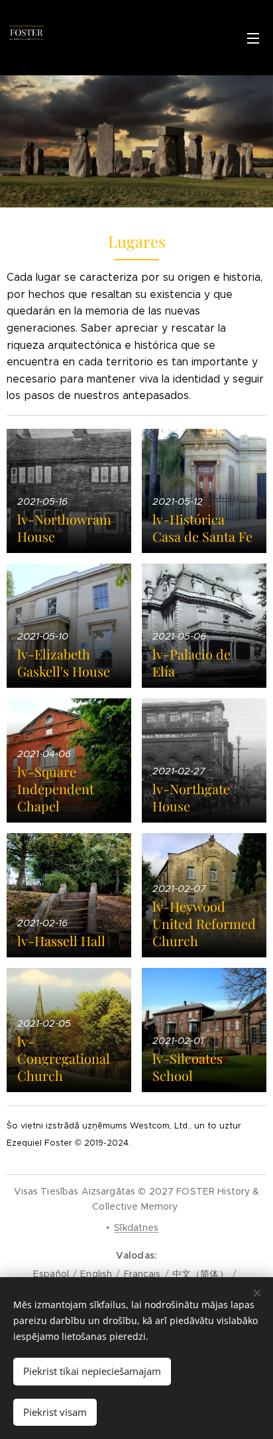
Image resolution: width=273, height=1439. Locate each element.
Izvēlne (253, 37)
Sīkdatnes (136, 1228)
